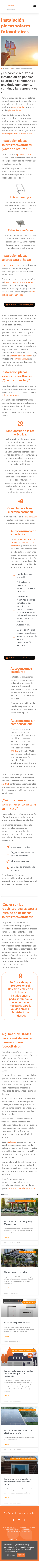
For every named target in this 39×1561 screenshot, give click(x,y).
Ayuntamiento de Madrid (20, 355)
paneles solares (24, 154)
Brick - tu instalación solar (19, 1513)
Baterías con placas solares (17, 1322)
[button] (34, 6)
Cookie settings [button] (9, 1555)
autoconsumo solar (12, 265)
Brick (5, 784)
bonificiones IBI (20, 358)
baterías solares (11, 395)
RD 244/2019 (30, 516)
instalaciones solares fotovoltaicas (20, 282)
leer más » (7, 1237)
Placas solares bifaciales (15, 1272)
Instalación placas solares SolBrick (22, 68)
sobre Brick (11, 1539)
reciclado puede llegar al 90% (21, 1188)
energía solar (18, 107)
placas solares (14, 110)
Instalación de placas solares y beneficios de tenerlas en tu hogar (18, 1481)
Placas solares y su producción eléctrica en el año (18, 1431)
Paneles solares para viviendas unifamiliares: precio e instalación (18, 1373)
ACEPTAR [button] (21, 1555)
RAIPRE (14, 750)
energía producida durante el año (17, 133)
